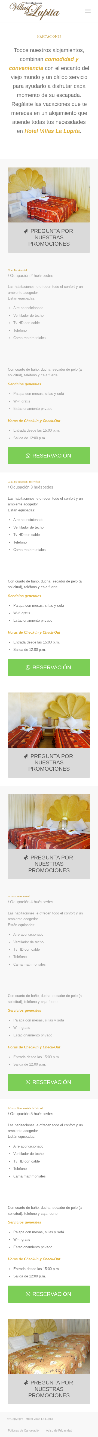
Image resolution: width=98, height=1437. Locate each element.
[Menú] (88, 10)
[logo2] (40, 11)
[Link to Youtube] (62, 1425)
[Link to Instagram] (54, 1425)
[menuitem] (88, 10)
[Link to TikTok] (70, 1425)
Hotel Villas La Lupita (39, 1418)
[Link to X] (86, 1425)
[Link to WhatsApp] (78, 1425)
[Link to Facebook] (46, 1425)
